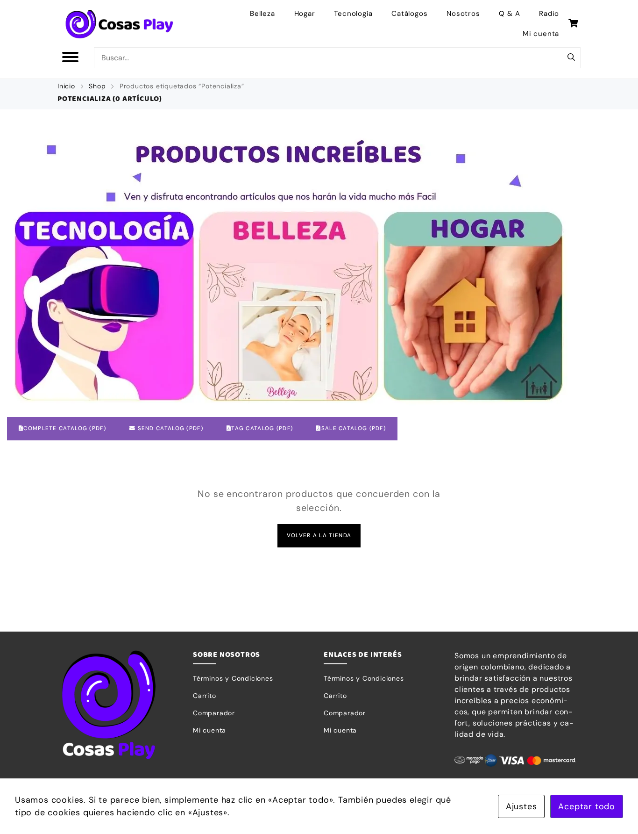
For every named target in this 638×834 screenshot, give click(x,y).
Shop (97, 86)
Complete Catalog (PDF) (64, 428)
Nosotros (463, 13)
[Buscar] (571, 58)
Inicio (66, 86)
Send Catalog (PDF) (169, 428)
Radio (549, 13)
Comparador (214, 713)
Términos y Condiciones (233, 678)
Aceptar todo (586, 806)
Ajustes (521, 806)
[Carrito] (573, 23)
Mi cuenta (541, 33)
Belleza (262, 13)
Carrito (204, 695)
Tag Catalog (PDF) (262, 428)
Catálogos (409, 13)
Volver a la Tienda (319, 535)
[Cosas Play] (119, 23)
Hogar (304, 13)
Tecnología (353, 13)
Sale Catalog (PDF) (353, 428)
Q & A (509, 13)
